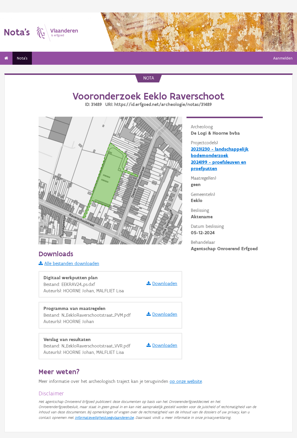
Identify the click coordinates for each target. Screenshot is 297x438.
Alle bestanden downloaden (71, 263)
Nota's (22, 58)
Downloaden (164, 283)
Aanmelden (283, 58)
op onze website (186, 381)
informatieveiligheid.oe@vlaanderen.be (104, 417)
